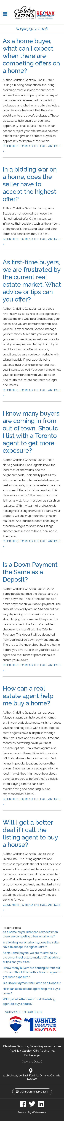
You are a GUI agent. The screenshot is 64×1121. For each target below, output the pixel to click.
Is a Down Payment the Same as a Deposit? (30, 572)
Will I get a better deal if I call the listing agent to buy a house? (30, 833)
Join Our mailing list (34, 1091)
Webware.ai (39, 1112)
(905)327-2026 (34, 28)
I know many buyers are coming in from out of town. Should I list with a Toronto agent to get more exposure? (31, 432)
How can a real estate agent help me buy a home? (28, 696)
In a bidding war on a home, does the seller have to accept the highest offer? (30, 184)
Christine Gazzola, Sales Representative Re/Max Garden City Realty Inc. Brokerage (32, 1050)
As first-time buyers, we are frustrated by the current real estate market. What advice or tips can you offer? (32, 281)
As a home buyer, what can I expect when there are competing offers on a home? (31, 55)
